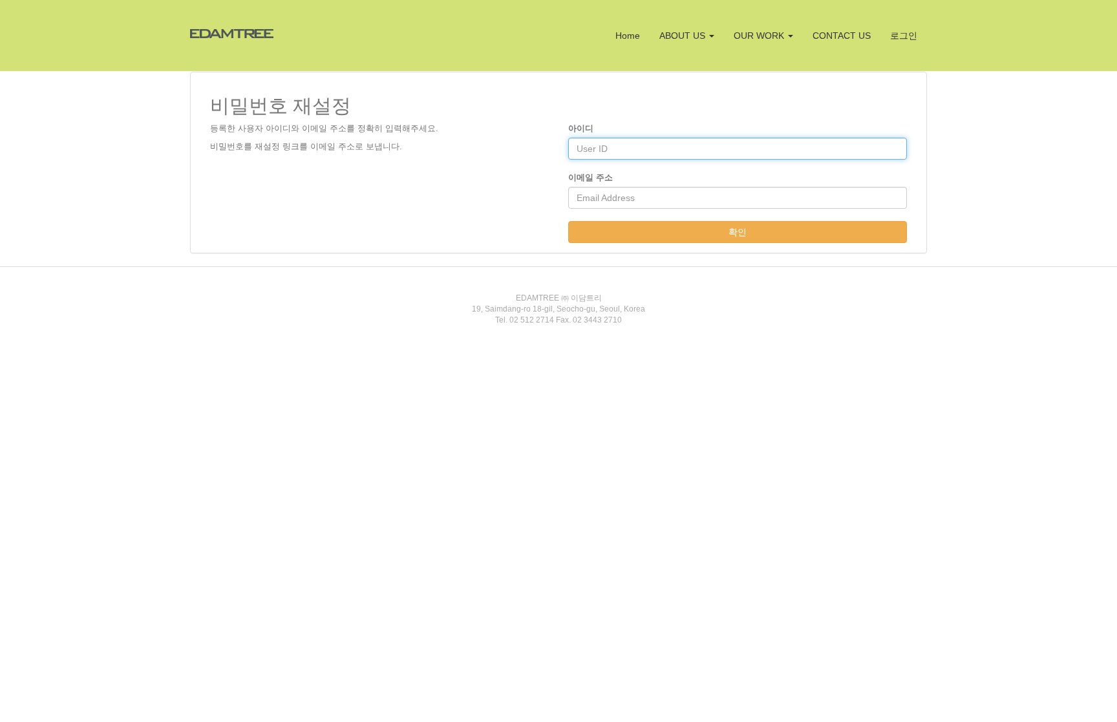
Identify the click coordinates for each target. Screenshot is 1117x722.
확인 (738, 232)
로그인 (903, 35)
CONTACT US (842, 35)
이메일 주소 (590, 177)
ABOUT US (683, 35)
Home (627, 35)
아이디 (580, 128)
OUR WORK (760, 35)
